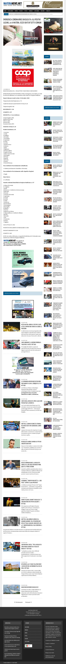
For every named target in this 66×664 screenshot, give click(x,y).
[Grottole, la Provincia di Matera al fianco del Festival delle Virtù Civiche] (48, 251)
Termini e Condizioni (50, 643)
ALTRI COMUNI (36, 10)
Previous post (19, 602)
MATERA (16, 10)
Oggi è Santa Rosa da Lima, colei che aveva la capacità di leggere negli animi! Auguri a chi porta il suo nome (57, 411)
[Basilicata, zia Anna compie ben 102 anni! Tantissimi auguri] (48, 217)
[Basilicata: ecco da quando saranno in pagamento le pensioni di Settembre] (48, 82)
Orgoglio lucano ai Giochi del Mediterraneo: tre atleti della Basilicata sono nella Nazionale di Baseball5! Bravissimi (57, 326)
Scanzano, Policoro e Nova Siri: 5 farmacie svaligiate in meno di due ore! (58, 131)
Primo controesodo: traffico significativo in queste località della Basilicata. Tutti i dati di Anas (57, 316)
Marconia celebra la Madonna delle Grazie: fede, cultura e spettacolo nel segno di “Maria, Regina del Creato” (57, 266)
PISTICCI (26, 10)
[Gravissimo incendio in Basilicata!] (11, 593)
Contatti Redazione (50, 649)
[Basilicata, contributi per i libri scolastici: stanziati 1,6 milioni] (48, 168)
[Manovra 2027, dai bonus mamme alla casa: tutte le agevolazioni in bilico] (48, 290)
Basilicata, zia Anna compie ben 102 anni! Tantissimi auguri (57, 215)
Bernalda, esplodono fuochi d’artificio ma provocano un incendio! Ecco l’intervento (58, 282)
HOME (5, 10)
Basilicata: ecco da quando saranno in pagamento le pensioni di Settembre (57, 81)
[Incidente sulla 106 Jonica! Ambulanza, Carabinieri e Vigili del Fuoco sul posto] (48, 404)
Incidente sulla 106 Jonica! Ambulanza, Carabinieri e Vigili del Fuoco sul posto (57, 403)
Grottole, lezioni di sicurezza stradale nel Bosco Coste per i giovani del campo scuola (31, 426)
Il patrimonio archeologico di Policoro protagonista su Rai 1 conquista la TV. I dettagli (31, 383)
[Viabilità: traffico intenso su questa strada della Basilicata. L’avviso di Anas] (48, 363)
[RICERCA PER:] (55, 14)
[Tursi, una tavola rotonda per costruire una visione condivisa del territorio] (48, 148)
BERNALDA (30, 10)
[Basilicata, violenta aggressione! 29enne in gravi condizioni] (48, 155)
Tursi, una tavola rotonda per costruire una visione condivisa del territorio (57, 147)
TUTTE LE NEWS (10, 10)
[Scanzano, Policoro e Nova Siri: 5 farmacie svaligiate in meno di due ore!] (48, 133)
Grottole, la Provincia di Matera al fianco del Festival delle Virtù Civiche (57, 249)
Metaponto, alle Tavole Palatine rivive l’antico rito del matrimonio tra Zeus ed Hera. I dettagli (31, 566)
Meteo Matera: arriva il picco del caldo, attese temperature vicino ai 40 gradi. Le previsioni (31, 326)
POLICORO (21, 10)
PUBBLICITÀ (48, 10)
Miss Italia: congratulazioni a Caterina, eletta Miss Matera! (58, 420)
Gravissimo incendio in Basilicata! (29, 587)
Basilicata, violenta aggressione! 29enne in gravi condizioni (57, 154)
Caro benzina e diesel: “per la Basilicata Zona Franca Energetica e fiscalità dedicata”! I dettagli (31, 546)
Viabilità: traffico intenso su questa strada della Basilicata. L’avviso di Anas (57, 362)
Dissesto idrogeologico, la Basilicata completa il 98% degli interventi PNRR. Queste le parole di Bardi (31, 464)
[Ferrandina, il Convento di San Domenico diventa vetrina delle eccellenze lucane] (48, 436)
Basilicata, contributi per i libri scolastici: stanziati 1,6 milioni (57, 166)
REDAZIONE (42, 10)
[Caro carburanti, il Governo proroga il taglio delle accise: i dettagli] (11, 348)
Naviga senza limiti (50, 652)
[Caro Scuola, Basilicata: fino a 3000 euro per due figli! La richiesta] (11, 407)
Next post (27, 602)
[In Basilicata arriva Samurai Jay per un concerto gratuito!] (11, 447)
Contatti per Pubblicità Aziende (52, 640)
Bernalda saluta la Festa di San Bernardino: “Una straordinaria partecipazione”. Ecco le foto (58, 175)
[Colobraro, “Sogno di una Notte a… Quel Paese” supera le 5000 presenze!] (11, 486)
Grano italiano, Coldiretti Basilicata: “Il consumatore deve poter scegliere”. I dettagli (31, 501)
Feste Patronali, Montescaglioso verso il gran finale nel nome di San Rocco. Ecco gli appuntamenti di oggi (57, 395)
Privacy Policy (49, 646)
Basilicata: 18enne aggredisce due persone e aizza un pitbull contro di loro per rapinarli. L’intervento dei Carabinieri (57, 233)
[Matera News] (12, 3)
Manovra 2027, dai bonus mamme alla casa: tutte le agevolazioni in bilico (57, 289)
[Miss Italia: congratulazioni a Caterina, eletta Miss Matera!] (48, 421)
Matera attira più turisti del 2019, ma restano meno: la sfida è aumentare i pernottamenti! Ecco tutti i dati (57, 89)
